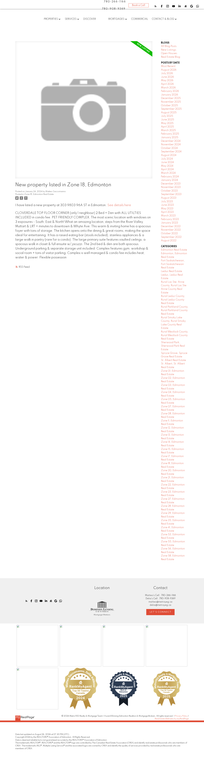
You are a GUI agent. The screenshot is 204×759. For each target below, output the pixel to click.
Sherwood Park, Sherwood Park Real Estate (173, 346)
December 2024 (171, 141)
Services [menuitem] (70, 19)
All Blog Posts (169, 46)
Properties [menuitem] (51, 19)
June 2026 (167, 77)
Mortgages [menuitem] (116, 19)
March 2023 (168, 215)
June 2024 (167, 162)
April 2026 (167, 84)
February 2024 (170, 176)
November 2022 (171, 230)
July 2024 (167, 159)
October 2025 (169, 105)
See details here (119, 205)
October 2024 (169, 148)
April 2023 (167, 212)
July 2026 (167, 73)
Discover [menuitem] (89, 19)
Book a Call (138, 5)
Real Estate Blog (170, 57)
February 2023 (170, 219)
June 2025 (167, 119)
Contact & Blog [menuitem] (163, 19)
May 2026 (167, 80)
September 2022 (171, 237)
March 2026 (168, 87)
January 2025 (169, 137)
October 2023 (169, 191)
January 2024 (169, 180)
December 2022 (171, 226)
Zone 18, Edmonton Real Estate (39, 194)
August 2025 (169, 112)
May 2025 (167, 123)
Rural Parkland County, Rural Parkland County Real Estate (174, 310)
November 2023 (171, 187)
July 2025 (167, 116)
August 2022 (168, 240)
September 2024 (171, 151)
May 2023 (167, 208)
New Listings (168, 50)
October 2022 (169, 233)
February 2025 (170, 134)
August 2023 (168, 198)
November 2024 (171, 144)
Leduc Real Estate (171, 271)
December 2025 (171, 98)
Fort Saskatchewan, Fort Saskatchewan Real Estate (173, 264)
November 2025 (171, 102)
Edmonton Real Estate (174, 250)
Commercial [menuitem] (139, 19)
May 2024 (167, 166)
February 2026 (170, 91)
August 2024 (168, 155)
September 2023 (171, 194)
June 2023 (167, 205)
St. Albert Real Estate (173, 360)
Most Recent (168, 66)
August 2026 (168, 70)
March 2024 (168, 173)
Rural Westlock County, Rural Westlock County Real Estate (174, 335)
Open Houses (169, 53)
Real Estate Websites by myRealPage (172, 719)
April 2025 (167, 127)
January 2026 (169, 95)
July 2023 (167, 201)
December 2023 (171, 183)
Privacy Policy (181, 716)
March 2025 (168, 130)
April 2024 (167, 169)
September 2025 (171, 109)
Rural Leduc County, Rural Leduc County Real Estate (173, 300)
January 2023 (169, 223)
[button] (155, 6)
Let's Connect (160, 612)
